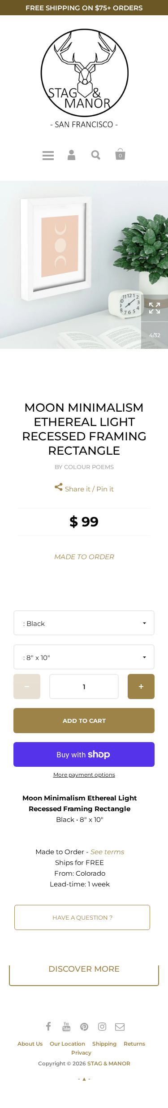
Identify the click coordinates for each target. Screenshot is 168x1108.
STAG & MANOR (108, 1063)
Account (72, 154)
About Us (30, 1043)
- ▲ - (84, 1078)
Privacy (81, 1052)
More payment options (84, 775)
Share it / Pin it (88, 489)
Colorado (90, 873)
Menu (48, 154)
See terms (107, 851)
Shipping (104, 1043)
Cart (120, 154)
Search (96, 154)
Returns (134, 1043)
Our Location (67, 1043)
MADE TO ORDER (84, 556)
